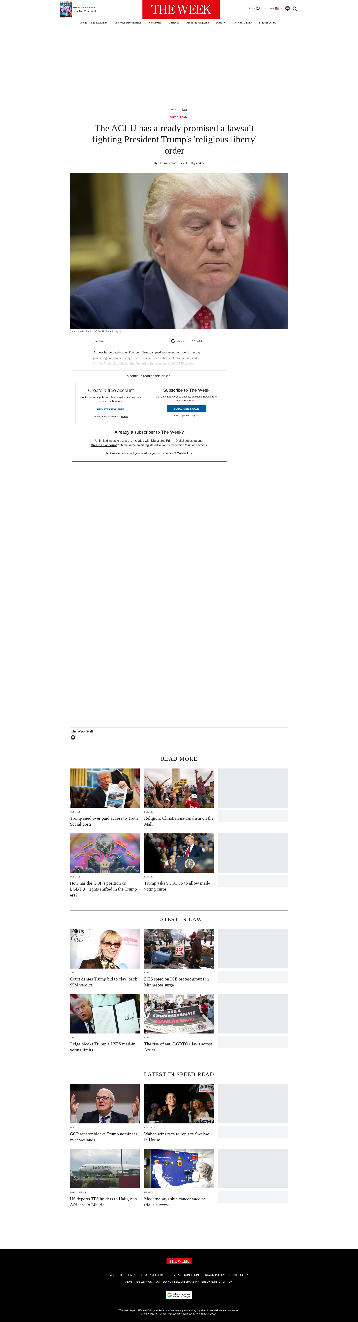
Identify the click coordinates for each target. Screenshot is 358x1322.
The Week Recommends (127, 22)
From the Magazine (197, 22)
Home (173, 109)
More (219, 22)
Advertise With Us (138, 1281)
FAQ (157, 1281)
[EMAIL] (74, 737)
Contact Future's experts (145, 1274)
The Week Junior (242, 22)
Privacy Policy (214, 1274)
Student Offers (267, 22)
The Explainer (99, 22)
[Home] (83, 22)
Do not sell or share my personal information (198, 1281)
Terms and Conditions (184, 1274)
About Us (116, 1274)
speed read (178, 117)
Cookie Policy (238, 1274)
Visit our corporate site (226, 1310)
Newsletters (155, 22)
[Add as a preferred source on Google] (179, 1295)
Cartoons (174, 22)
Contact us (184, 453)
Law (184, 109)
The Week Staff (167, 163)
